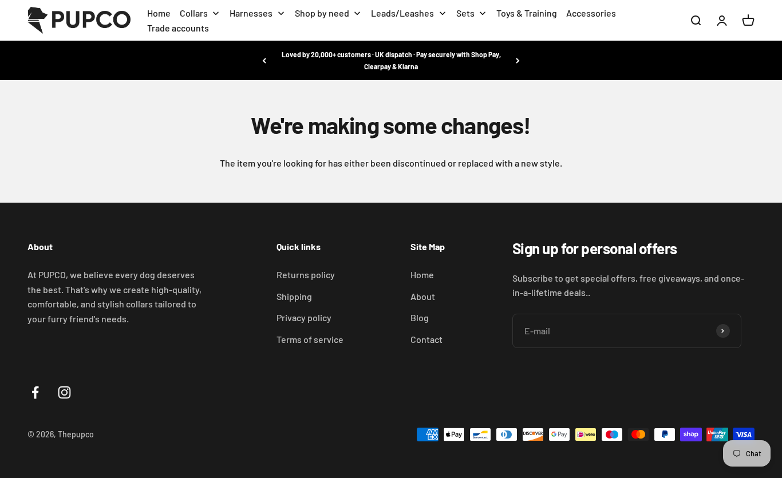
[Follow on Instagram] (64, 392)
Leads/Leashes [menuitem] (402, 12)
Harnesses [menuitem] (251, 12)
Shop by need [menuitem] (322, 12)
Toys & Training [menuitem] (526, 12)
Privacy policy (304, 317)
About (422, 296)
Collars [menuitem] (194, 12)
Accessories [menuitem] (591, 12)
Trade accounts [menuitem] (178, 27)
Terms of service (310, 339)
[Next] (518, 60)
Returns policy (306, 274)
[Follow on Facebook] (35, 392)
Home (422, 274)
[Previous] (264, 60)
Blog (419, 317)
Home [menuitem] (159, 12)
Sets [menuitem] (465, 12)
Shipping (294, 296)
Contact (426, 339)
